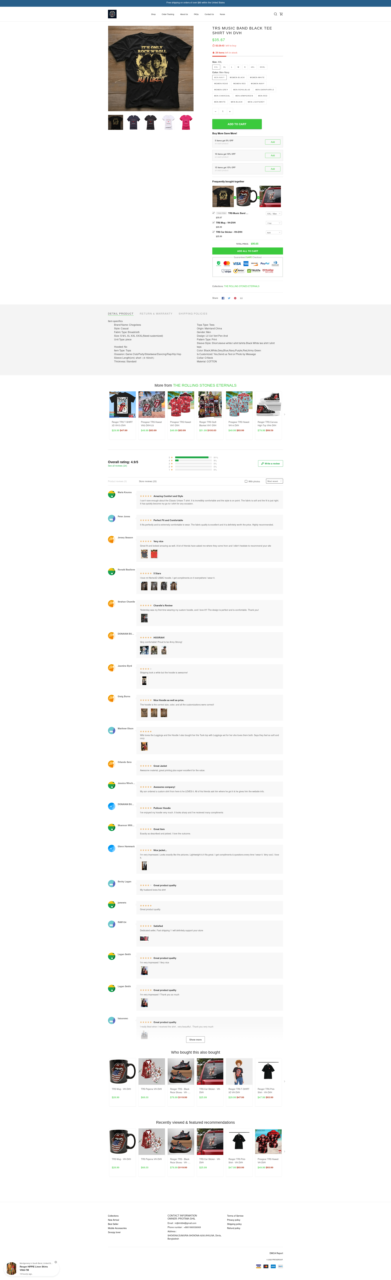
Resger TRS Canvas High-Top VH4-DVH (268, 423)
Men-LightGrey (256, 102)
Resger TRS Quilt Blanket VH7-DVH (207, 423)
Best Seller (113, 1223)
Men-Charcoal (222, 96)
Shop (153, 14)
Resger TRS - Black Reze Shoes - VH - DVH (179, 1090)
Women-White (257, 77)
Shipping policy (234, 1223)
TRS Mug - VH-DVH (226, 222)
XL (224, 67)
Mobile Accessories (117, 1228)
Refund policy (233, 1228)
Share (215, 297)
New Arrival (113, 1219)
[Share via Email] (241, 297)
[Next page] (191, 68)
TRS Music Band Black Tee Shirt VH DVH (239, 213)
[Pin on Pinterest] (235, 297)
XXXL (262, 67)
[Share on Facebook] (223, 297)
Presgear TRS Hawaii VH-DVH (268, 1160)
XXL (220, 61)
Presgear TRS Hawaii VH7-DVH (180, 423)
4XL (253, 67)
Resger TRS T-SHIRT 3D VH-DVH (238, 1090)
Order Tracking (168, 14)
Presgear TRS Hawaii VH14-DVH (238, 423)
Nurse (222, 14)
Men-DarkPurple (265, 90)
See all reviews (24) (117, 465)
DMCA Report (276, 1253)
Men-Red (262, 96)
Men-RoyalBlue (241, 90)
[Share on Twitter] (229, 297)
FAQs (196, 14)
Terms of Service (235, 1215)
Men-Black (237, 102)
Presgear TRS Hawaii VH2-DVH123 (151, 423)
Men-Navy (224, 72)
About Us (184, 14)
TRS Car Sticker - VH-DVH (229, 231)
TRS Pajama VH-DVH (151, 1088)
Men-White (220, 102)
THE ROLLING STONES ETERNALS (241, 286)
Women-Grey (221, 90)
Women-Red (239, 83)
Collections (113, 1215)
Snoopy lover (114, 1232)
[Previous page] (110, 68)
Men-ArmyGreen (244, 96)
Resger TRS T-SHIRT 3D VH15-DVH (122, 423)
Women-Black (237, 77)
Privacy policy (233, 1219)
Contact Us (209, 14)
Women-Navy (258, 83)
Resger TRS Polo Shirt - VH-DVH (266, 1090)
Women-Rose (221, 83)
